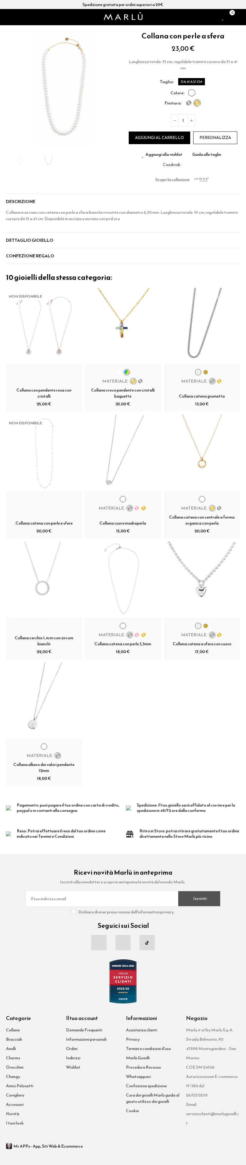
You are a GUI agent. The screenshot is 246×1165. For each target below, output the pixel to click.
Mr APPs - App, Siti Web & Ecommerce (48, 1146)
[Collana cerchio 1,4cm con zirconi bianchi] (44, 580)
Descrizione (20, 201)
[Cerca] (16, 17)
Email (192, 164)
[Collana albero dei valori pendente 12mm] (44, 700)
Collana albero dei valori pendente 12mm (44, 767)
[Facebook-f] (98, 942)
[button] (12, 88)
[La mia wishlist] (223, 17)
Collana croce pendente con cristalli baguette (123, 393)
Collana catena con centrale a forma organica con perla (202, 520)
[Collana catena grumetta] (202, 326)
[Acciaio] (188, 103)
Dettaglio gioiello (29, 240)
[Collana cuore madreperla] (123, 453)
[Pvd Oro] (197, 103)
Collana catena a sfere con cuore (202, 644)
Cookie (132, 1111)
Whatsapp (199, 164)
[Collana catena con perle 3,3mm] (123, 580)
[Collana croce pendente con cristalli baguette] (123, 326)
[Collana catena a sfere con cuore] (202, 580)
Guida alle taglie (206, 155)
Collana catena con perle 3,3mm (122, 644)
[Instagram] (123, 942)
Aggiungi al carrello (159, 138)
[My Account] (237, 17)
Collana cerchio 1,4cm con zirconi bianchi (44, 641)
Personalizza (215, 138)
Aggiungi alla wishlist (164, 155)
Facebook (185, 164)
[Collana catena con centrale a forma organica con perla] (202, 453)
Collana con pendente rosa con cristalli (43, 393)
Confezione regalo (30, 256)
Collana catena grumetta (202, 396)
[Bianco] (191, 92)
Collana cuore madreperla (123, 523)
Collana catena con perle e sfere (44, 523)
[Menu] (8, 17)
